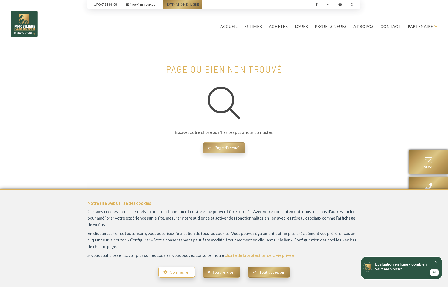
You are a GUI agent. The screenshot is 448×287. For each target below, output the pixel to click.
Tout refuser (223, 272)
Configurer (180, 272)
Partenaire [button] (420, 26)
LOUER (301, 26)
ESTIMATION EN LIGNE (183, 4)
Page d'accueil (227, 147)
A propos (364, 26)
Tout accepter (272, 272)
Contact (391, 26)
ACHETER (278, 26)
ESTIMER (253, 26)
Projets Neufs (330, 26)
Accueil (229, 26)
